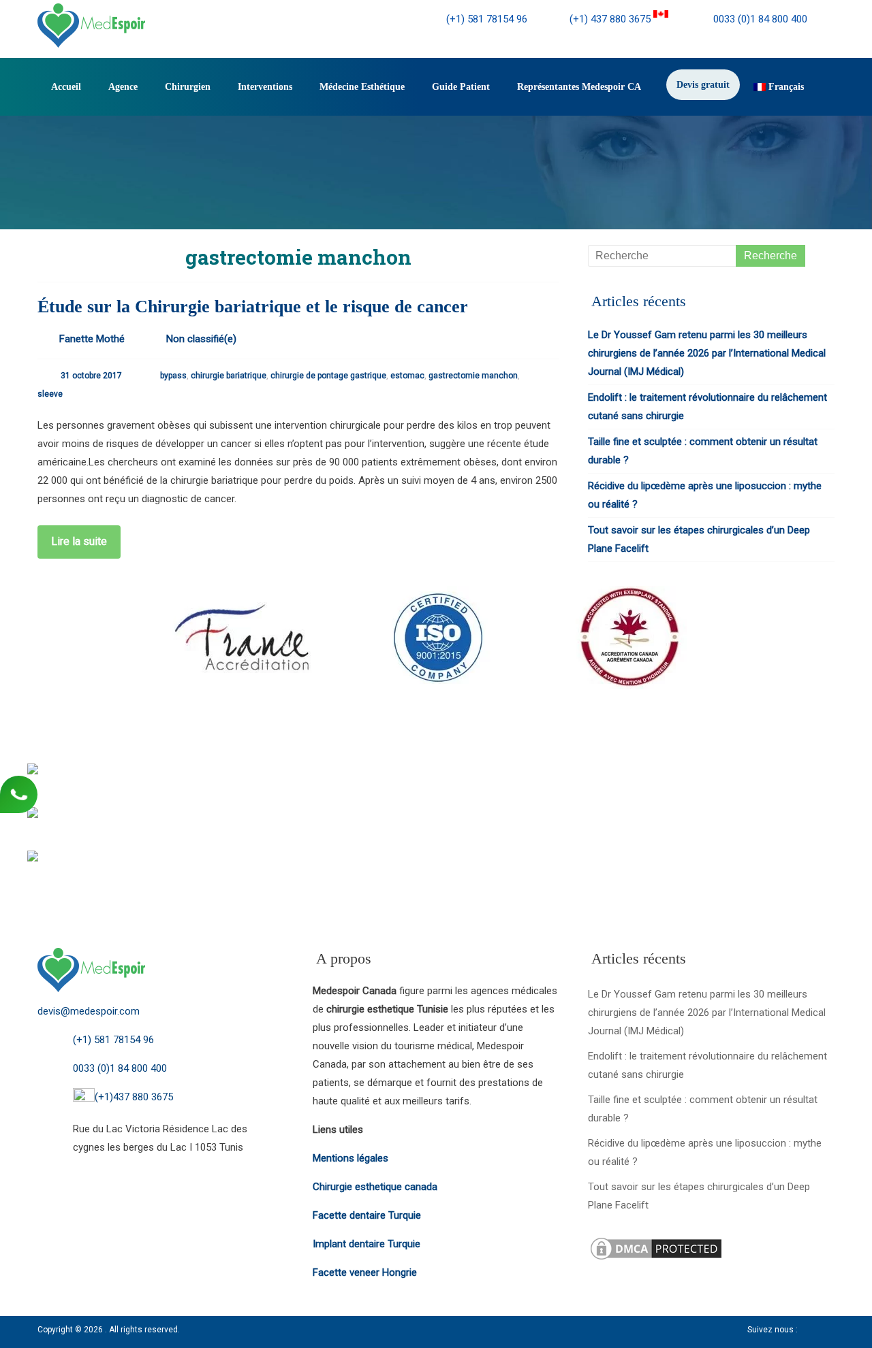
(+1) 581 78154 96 (486, 19)
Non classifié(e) (201, 339)
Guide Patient (461, 87)
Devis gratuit (703, 85)
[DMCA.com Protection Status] (656, 1244)
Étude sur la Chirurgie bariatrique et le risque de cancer (252, 306)
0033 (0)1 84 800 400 (759, 19)
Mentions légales (350, 1158)
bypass (173, 375)
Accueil (66, 87)
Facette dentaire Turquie (367, 1215)
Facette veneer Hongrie (365, 1272)
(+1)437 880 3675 (134, 1097)
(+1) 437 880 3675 (611, 19)
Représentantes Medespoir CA (579, 87)
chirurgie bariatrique (228, 375)
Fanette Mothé (92, 339)
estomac (407, 375)
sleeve (50, 394)
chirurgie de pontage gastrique (328, 375)
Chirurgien (188, 87)
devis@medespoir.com (88, 1011)
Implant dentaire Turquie (366, 1244)
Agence (123, 87)
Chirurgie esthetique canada (375, 1187)
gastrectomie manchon (473, 375)
